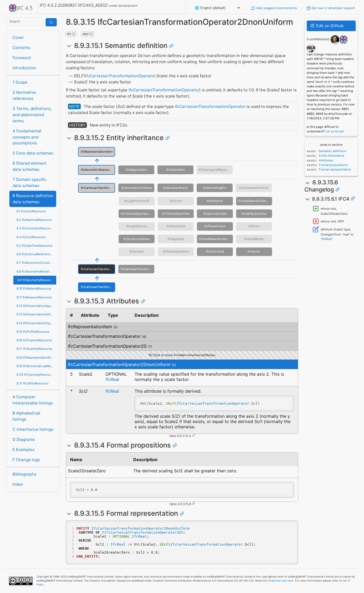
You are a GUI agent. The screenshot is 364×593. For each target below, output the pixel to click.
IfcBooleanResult (175, 188)
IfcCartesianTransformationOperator (120, 75)
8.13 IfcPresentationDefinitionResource (36, 314)
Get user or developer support (333, 8)
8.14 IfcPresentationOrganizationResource (36, 323)
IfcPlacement (176, 226)
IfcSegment (176, 239)
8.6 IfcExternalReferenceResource (36, 254)
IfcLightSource (136, 226)
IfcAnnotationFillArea (136, 188)
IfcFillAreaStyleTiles (176, 214)
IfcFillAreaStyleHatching (138, 214)
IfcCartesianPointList (253, 188)
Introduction (24, 67)
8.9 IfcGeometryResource (35, 280)
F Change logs (26, 459)
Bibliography (25, 474)
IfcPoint (254, 226)
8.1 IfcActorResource (31, 211)
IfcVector (254, 251)
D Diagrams (24, 439)
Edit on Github (329, 25)
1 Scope (20, 82)
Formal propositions (333, 165)
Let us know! (335, 131)
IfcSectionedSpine (136, 239)
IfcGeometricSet (215, 214)
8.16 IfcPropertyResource (34, 340)
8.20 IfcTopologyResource (35, 374)
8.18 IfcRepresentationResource (36, 357)
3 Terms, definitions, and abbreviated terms (32, 114)
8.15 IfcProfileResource (33, 332)
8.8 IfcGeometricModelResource (36, 271)
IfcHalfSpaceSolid (253, 214)
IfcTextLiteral (215, 251)
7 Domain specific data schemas (29, 182)
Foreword (22, 57)
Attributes (325, 160)
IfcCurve (176, 201)
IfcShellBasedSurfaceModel (216, 239)
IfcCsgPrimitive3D (136, 201)
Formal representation (334, 169)
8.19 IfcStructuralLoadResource (36, 366)
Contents (21, 47)
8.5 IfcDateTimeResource (34, 245)
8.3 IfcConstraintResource (35, 228)
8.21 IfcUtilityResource (32, 383)
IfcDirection (215, 201)
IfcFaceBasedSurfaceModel (255, 201)
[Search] (51, 22)
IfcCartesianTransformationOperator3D (137, 269)
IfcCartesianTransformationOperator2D (98, 269)
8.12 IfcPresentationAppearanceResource (36, 306)
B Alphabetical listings (26, 416)
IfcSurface (137, 251)
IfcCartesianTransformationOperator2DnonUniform (98, 287)
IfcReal (112, 379)
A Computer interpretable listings (33, 399)
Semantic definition (332, 151)
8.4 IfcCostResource (31, 237)
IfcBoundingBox (214, 188)
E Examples (23, 449)
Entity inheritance (331, 155)
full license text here (280, 580)
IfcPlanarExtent (215, 226)
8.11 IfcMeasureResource (34, 297)
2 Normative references (24, 95)
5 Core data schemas (33, 153)
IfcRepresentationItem (97, 151)
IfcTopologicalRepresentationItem (216, 170)
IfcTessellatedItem (176, 251)
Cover (18, 37)
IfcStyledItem (175, 170)
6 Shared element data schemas (30, 166)
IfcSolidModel (254, 239)
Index (18, 484)
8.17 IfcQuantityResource (34, 349)
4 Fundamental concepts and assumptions (27, 137)
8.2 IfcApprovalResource (34, 220)
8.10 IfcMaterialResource (34, 288)
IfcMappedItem (136, 170)
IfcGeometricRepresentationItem (98, 170)
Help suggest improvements (276, 8)
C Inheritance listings (33, 429)
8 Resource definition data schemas (33, 198)
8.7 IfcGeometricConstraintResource (36, 263)
